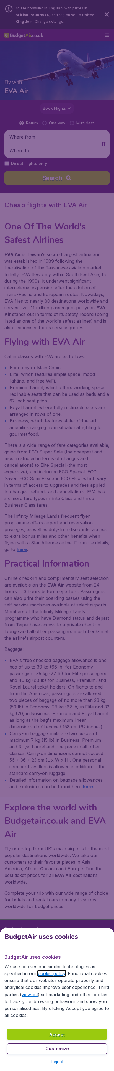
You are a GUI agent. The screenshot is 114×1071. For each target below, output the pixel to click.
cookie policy (51, 973)
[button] (57, 1061)
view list (30, 994)
